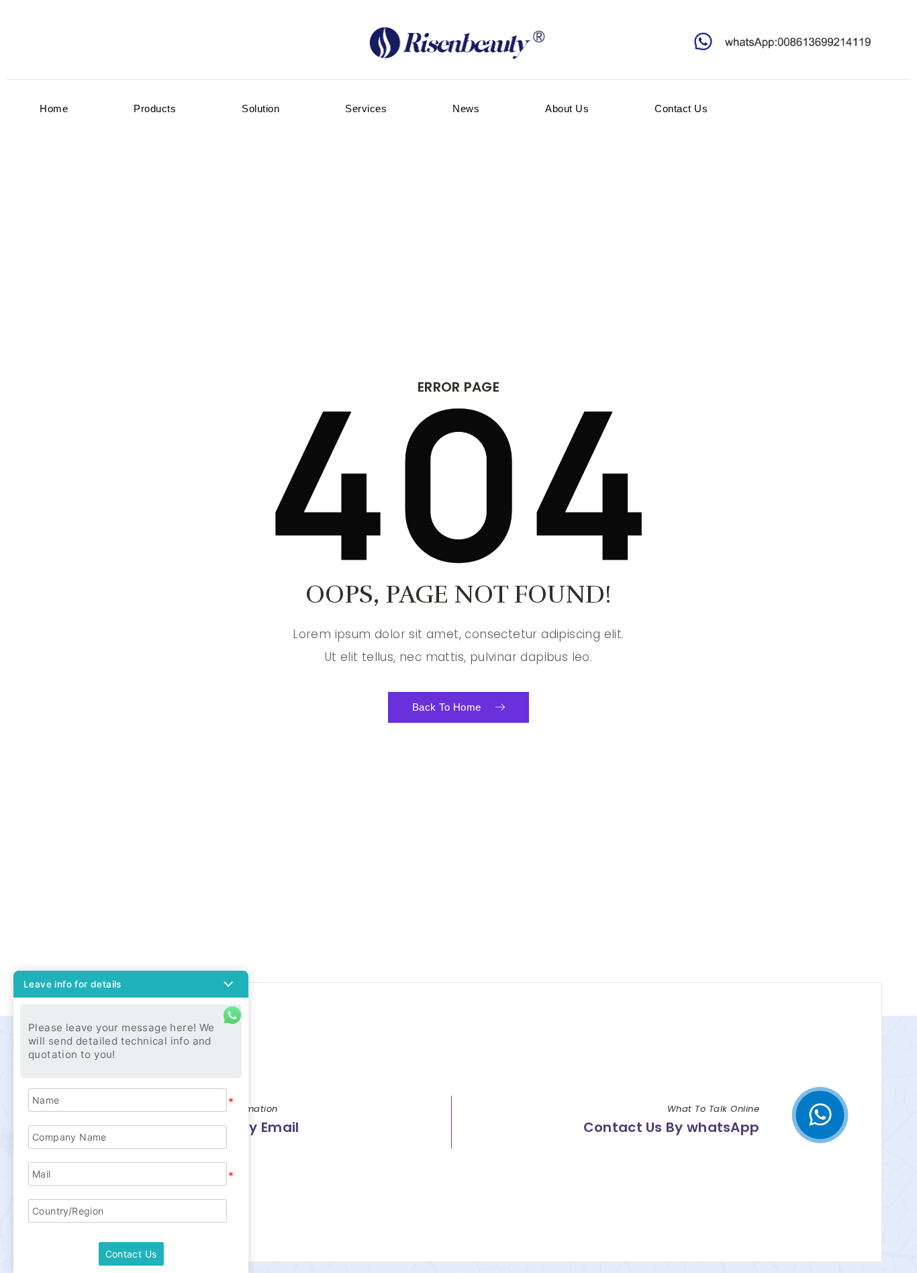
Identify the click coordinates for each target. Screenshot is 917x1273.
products (155, 108)
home (54, 108)
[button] (130, 984)
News (465, 108)
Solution (260, 108)
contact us (681, 108)
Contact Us (131, 1254)
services (366, 108)
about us (567, 108)
